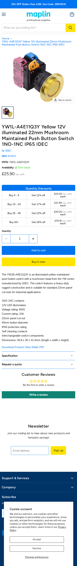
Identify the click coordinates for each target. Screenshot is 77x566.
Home (5, 38)
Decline (36, 548)
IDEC (8, 150)
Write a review (38, 394)
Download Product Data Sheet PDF (23, 347)
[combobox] (34, 28)
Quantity (6, 231)
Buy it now (38, 261)
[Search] (70, 28)
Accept (37, 539)
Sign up (58, 450)
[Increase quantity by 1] (33, 238)
